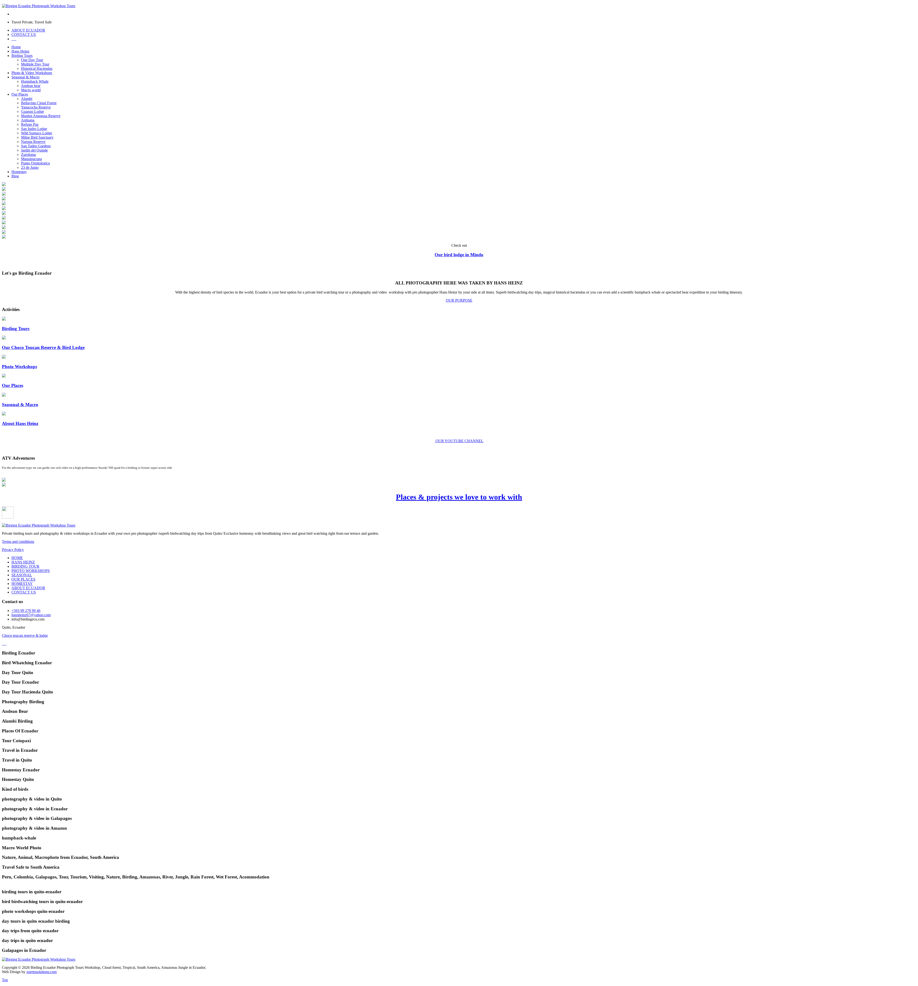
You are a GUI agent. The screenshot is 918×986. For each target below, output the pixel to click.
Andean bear (30, 86)
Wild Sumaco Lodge (36, 133)
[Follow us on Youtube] (6, 644)
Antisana (27, 120)
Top (5, 980)
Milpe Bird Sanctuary (37, 137)
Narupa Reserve (33, 142)
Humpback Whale (35, 81)
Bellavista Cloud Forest (38, 103)
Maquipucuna (31, 159)
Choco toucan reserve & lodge (25, 635)
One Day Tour (32, 60)
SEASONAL (21, 575)
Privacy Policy (13, 550)
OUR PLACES (23, 579)
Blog (15, 176)
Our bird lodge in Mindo (459, 254)
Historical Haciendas (36, 68)
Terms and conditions (18, 541)
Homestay (19, 172)
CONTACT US (23, 35)
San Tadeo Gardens (36, 146)
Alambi (26, 99)
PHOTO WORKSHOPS (30, 571)
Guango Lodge (32, 111)
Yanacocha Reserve (36, 107)
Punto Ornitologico (35, 163)
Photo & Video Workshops (31, 73)
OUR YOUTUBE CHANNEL (459, 441)
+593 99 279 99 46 (25, 611)
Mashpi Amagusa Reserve (40, 116)
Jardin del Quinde (34, 150)
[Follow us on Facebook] (4, 644)
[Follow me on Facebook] (3, 644)
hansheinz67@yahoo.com (31, 615)
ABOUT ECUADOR (28, 30)
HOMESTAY (22, 584)
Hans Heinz (20, 51)
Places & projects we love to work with (459, 497)
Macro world (31, 90)
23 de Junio (29, 167)
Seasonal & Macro (25, 77)
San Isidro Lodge (34, 129)
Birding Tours (22, 56)
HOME (17, 558)
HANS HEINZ (23, 562)
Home (16, 47)
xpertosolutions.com (41, 972)
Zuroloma (28, 155)
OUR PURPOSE (459, 300)
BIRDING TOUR (25, 566)
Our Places (19, 94)
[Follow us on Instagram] (2, 644)
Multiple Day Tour (35, 64)
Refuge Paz (29, 124)
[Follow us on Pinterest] (5, 644)
